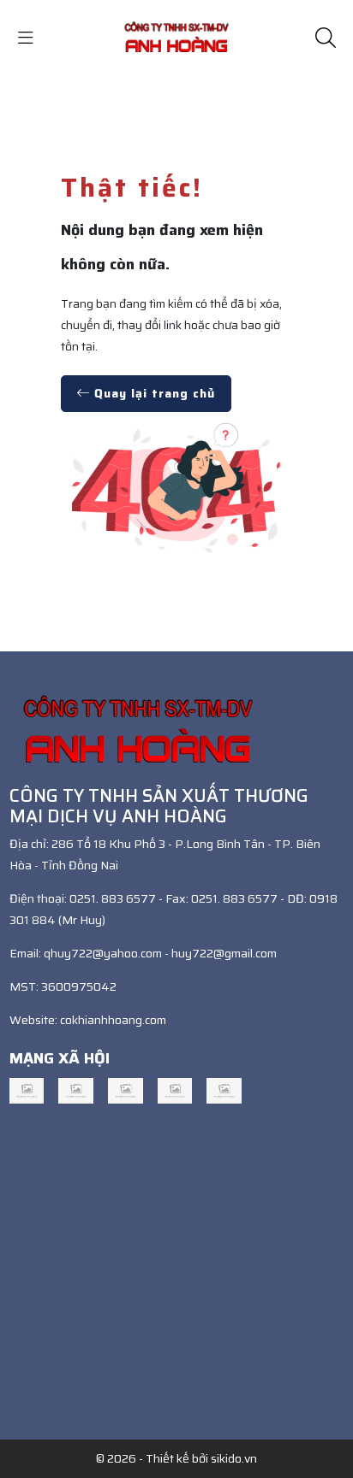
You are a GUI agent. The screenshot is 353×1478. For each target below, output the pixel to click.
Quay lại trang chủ (152, 393)
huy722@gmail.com (224, 953)
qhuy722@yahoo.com (103, 953)
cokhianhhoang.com (113, 1019)
